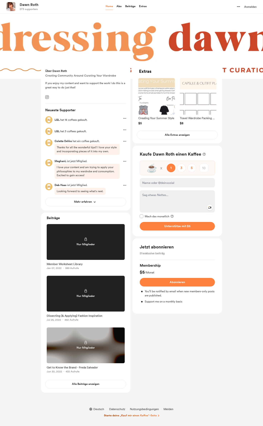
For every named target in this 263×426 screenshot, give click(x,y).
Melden (168, 409)
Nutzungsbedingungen (144, 409)
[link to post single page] (85, 247)
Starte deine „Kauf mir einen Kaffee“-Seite (130, 415)
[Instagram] (47, 97)
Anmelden (250, 6)
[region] (177, 104)
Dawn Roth (29, 5)
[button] (109, 6)
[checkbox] (154, 216)
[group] (156, 101)
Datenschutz (117, 409)
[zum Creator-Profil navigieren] (10, 6)
